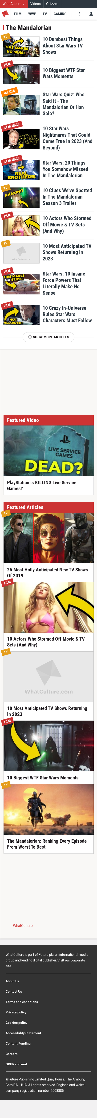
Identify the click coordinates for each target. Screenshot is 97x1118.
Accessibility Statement (23, 1033)
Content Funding (18, 1043)
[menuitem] (14, 4)
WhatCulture (23, 925)
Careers (11, 1054)
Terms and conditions (22, 1002)
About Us (12, 981)
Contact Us (14, 991)
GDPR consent (16, 1064)
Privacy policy (16, 1012)
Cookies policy (16, 1022)
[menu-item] (18, 14)
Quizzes (52, 4)
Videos (35, 4)
